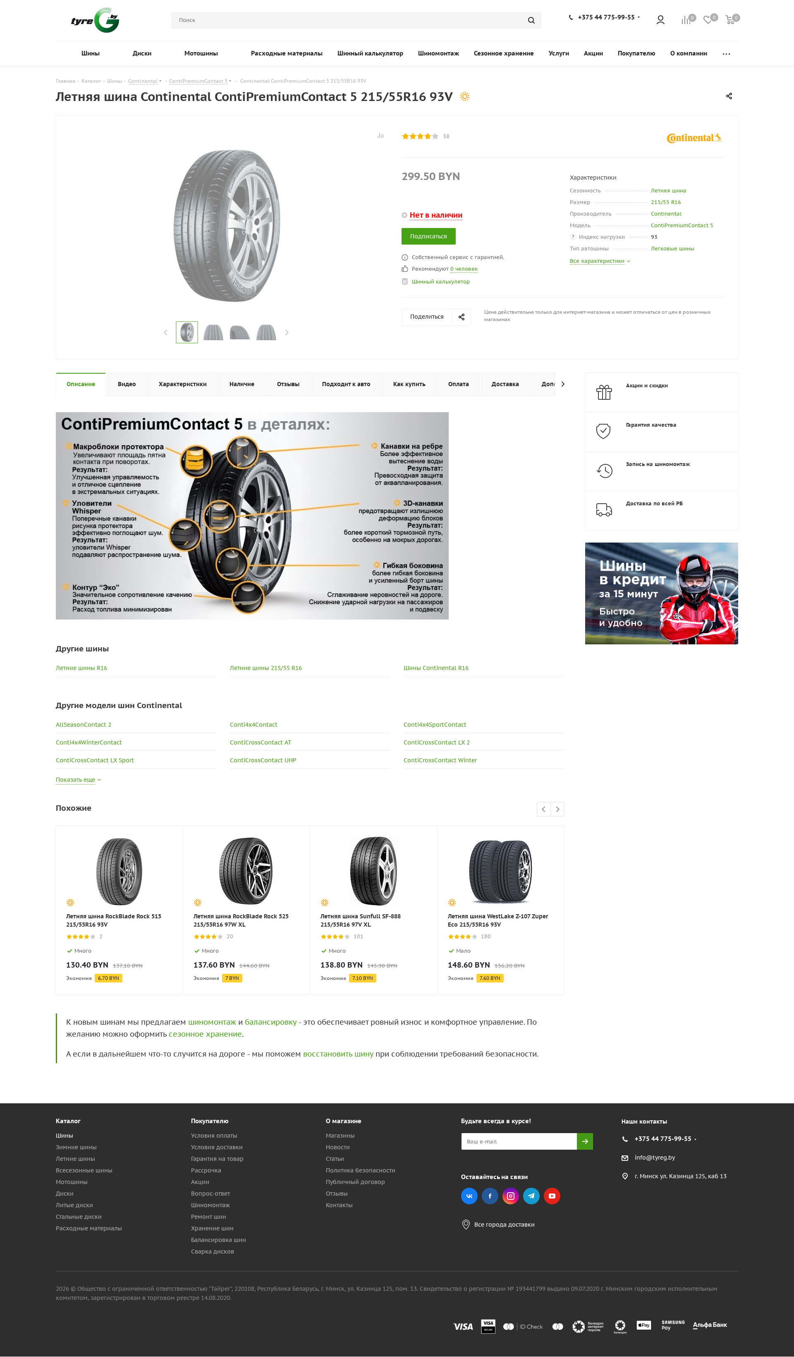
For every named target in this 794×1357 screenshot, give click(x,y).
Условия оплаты (214, 1135)
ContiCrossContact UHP (263, 760)
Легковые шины (672, 248)
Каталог (68, 1121)
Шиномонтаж (210, 1205)
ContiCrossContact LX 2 (437, 742)
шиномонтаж (212, 1022)
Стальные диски (79, 1216)
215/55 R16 (666, 202)
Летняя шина (668, 190)
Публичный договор (355, 1182)
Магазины (340, 1135)
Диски (65, 1193)
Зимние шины (76, 1147)
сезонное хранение (205, 1034)
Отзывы (337, 1193)
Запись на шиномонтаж (658, 464)
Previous (166, 333)
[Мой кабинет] (660, 20)
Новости (338, 1147)
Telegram (531, 1196)
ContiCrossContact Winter (440, 760)
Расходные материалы (89, 1228)
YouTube (552, 1196)
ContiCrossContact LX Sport (95, 760)
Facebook (490, 1196)
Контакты (339, 1205)
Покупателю (210, 1121)
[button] (759, 1053)
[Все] (726, 53)
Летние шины (75, 1158)
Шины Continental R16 (436, 668)
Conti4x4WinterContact (89, 742)
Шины (64, 1135)
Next (287, 333)
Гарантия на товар (217, 1158)
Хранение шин (212, 1228)
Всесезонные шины (84, 1170)
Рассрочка (206, 1170)
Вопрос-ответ (210, 1193)
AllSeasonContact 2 (83, 724)
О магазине (343, 1121)
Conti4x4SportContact (435, 724)
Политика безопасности (360, 1170)
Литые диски (74, 1205)
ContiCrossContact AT (261, 742)
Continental (666, 213)
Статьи (335, 1158)
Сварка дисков (212, 1251)
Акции (200, 1182)
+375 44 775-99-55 (606, 17)
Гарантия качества (651, 424)
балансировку (271, 1022)
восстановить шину (338, 1054)
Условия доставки (217, 1147)
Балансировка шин (218, 1240)
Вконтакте (469, 1196)
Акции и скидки (647, 385)
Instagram (510, 1196)
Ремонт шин (208, 1216)
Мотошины (72, 1182)
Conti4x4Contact (253, 724)
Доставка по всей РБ (654, 503)
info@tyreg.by (655, 1158)
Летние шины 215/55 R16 (266, 668)
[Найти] (531, 20)
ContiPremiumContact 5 (682, 225)
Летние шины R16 (81, 668)
